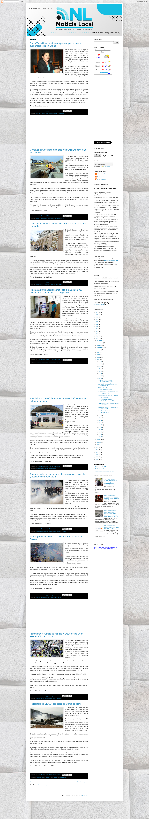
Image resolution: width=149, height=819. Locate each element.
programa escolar (46, 362)
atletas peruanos (45, 597)
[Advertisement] (59, 132)
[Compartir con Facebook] (69, 111)
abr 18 (100, 373)
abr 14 (100, 418)
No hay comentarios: (55, 111)
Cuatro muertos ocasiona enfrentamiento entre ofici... (106, 400)
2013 (97, 338)
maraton (59, 698)
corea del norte (47, 777)
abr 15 (100, 415)
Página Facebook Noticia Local (104, 467)
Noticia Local (101, 176)
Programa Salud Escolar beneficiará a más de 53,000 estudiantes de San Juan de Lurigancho (56, 291)
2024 (97, 317)
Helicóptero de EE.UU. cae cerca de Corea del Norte (55, 704)
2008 (97, 457)
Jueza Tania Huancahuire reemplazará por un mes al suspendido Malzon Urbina (55, 44)
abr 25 (100, 366)
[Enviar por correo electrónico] (64, 111)
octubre (99, 345)
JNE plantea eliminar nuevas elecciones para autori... (106, 388)
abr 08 (100, 427)
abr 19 (100, 371)
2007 (97, 459)
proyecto (53, 284)
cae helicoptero (39, 777)
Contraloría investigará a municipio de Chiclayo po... (107, 384)
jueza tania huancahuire (51, 113)
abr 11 (100, 422)
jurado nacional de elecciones (43, 284)
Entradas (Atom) (42, 785)
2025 (97, 314)
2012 (97, 447)
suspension (61, 113)
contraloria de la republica (47, 218)
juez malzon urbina (40, 113)
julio (98, 352)
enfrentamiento (44, 531)
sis (51, 468)
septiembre (100, 347)
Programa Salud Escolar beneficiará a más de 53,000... (108, 392)
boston (51, 597)
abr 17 (100, 376)
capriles (38, 531)
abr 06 (100, 429)
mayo (98, 357)
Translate (107, 166)
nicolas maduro (56, 531)
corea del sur (55, 777)
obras (62, 218)
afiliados (38, 468)
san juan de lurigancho (56, 362)
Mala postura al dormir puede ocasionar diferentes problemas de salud (111, 527)
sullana (54, 468)
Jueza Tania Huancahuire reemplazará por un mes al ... (107, 381)
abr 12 (100, 420)
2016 (97, 331)
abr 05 (100, 432)
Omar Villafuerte (101, 179)
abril (98, 359)
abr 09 (100, 425)
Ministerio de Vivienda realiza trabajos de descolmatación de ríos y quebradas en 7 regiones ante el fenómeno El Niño (111, 513)
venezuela (63, 531)
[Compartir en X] (67, 111)
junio (98, 354)
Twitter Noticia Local (100, 469)
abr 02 (100, 437)
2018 (97, 329)
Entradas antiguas (82, 782)
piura (48, 468)
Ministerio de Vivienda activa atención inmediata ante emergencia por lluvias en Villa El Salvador (111, 498)
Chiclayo (38, 218)
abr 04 (100, 434)
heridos (54, 698)
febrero (99, 442)
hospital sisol (43, 468)
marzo (99, 439)
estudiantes (39, 362)
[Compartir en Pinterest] (71, 111)
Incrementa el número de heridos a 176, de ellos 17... (107, 407)
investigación (57, 218)
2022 (97, 322)
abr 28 (100, 361)
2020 (97, 326)
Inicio (60, 782)
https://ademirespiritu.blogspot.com (104, 471)
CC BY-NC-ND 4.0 (99, 305)
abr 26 (100, 364)
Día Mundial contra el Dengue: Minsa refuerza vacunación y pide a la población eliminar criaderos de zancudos (110, 482)
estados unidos (57, 597)
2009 (97, 454)
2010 (97, 452)
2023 (97, 319)
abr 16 (100, 378)
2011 (97, 450)
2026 (97, 312)
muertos (50, 531)
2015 (97, 333)
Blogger (84, 796)
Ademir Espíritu (101, 174)
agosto (99, 350)
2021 (97, 324)
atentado (38, 597)
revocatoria (59, 284)
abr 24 (100, 368)
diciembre (100, 340)
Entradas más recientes (36, 782)
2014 (97, 336)
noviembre (100, 343)
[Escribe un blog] (65, 111)
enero (99, 444)
